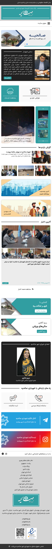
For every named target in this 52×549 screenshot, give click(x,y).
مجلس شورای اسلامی (26, 478)
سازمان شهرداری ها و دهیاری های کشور (26, 490)
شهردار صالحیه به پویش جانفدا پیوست (18, 152)
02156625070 (26, 525)
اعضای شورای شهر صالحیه (40, 344)
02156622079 (26, 522)
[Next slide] (43, 141)
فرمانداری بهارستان (26, 475)
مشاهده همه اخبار (24, 289)
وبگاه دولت (26, 466)
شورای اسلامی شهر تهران (26, 484)
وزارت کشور (26, 469)
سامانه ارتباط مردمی (38, 405)
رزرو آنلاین (42, 331)
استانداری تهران (26, 472)
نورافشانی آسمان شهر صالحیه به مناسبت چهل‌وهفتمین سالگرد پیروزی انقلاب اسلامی (17, 139)
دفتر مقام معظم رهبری (26, 460)
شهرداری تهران (26, 481)
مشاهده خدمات (10, 98)
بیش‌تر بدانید (41, 311)
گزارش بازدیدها (44, 147)
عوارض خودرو (35, 98)
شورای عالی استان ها (26, 487)
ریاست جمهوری (26, 463)
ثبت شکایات (13, 405)
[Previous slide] (43, 109)
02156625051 (26, 519)
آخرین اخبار (46, 221)
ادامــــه (7, 78)
